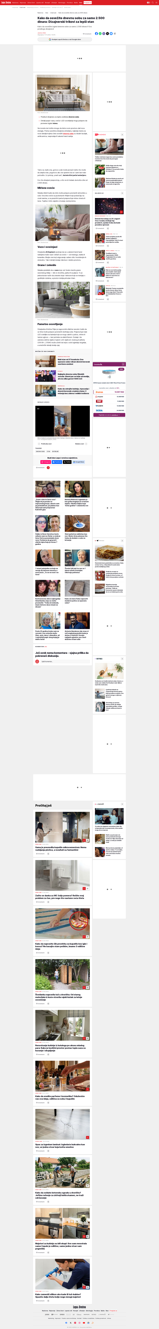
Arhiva (109, 1318)
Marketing (51, 1318)
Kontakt (79, 1318)
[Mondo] (54, 1314)
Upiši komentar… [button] (47, 661)
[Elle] (68, 1314)
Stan (46, 13)
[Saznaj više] (122, 134)
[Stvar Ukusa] (111, 1314)
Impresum (58, 1318)
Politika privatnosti (100, 1318)
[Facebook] (66, 1323)
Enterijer (55, 451)
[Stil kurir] (74, 1314)
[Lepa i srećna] (6, 2)
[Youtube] (84, 1323)
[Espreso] (62, 1314)
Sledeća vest (79, 444)
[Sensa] (94, 1314)
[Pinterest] (75, 1323)
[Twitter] (71, 1323)
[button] (87, 33)
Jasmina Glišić (42, 33)
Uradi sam (53, 13)
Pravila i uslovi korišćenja (69, 1318)
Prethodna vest (46, 444)
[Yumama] (102, 1314)
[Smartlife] (86, 1314)
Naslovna (40, 13)
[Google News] (88, 1323)
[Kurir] (47, 1314)
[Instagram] (79, 1323)
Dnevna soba (40, 451)
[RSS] (93, 1323)
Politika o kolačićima (88, 1318)
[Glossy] (79, 1314)
